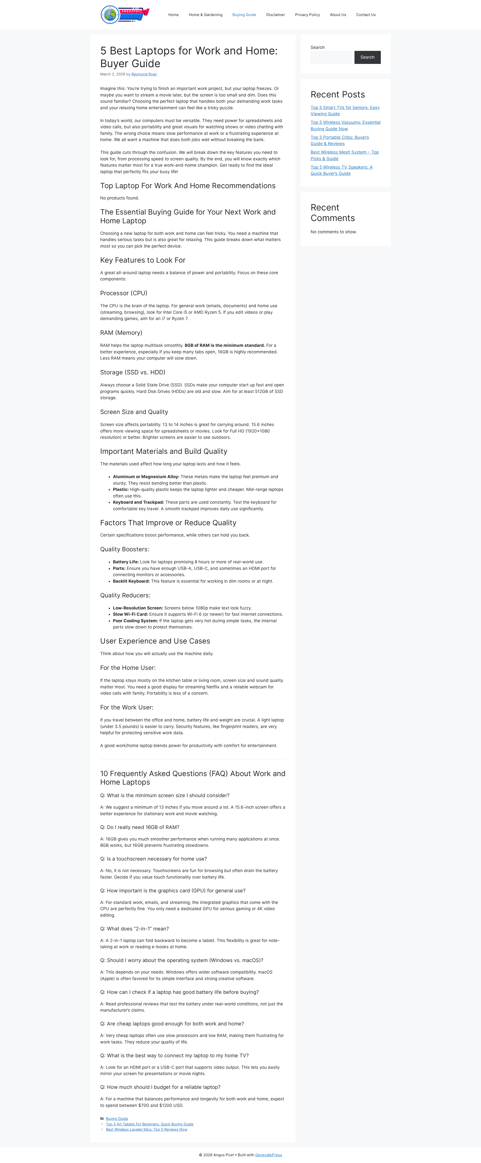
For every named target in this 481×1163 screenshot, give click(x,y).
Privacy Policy (307, 14)
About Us (338, 14)
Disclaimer (275, 14)
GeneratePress (268, 1154)
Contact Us (366, 14)
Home (173, 14)
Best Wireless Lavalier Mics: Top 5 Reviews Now (146, 1129)
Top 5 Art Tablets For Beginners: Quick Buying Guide (149, 1124)
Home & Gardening (205, 14)
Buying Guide (244, 14)
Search (318, 47)
